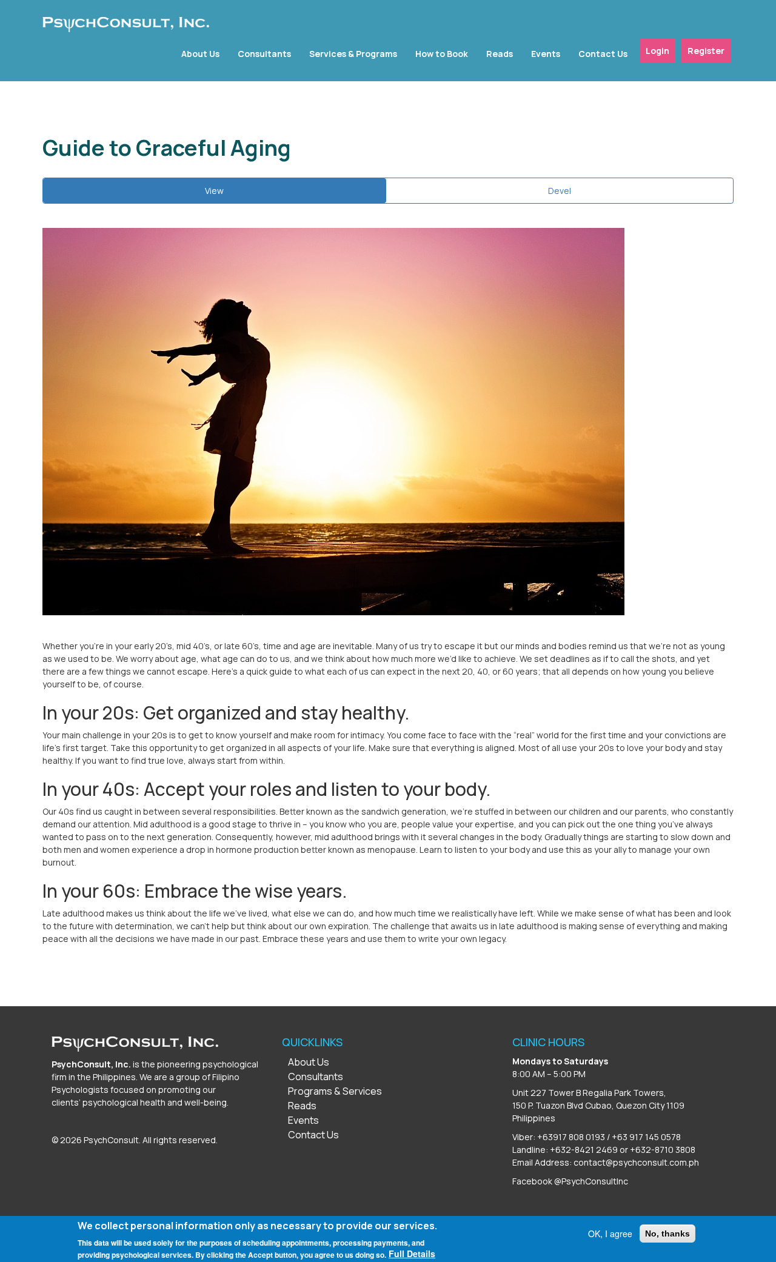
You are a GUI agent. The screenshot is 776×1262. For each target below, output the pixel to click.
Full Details (412, 1253)
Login (657, 50)
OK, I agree (610, 1233)
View (228, 194)
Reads (499, 53)
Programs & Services (335, 1091)
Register (705, 50)
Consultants (264, 53)
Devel (559, 190)
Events (545, 53)
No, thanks (667, 1233)
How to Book (441, 53)
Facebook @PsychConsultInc (570, 1181)
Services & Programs (353, 53)
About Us (200, 53)
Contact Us (602, 53)
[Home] (125, 24)
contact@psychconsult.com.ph (636, 1162)
